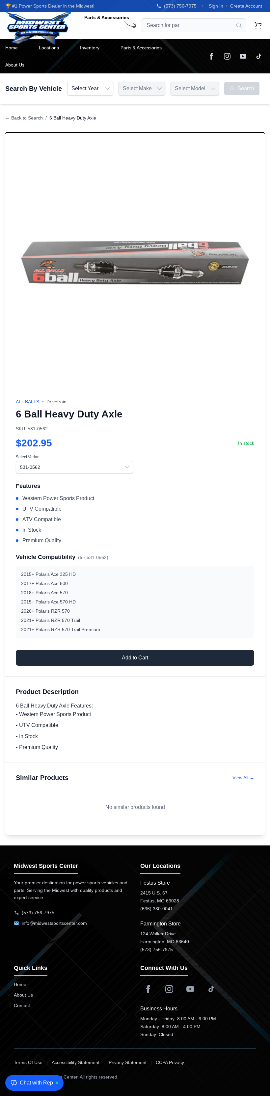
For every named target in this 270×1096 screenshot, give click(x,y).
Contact (22, 1005)
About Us (23, 995)
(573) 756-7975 (180, 6)
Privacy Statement (128, 1062)
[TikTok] (259, 56)
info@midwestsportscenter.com (54, 923)
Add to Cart (135, 657)
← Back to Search (24, 117)
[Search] (239, 25)
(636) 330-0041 (156, 908)
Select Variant (28, 457)
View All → (243, 777)
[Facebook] (211, 56)
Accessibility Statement (75, 1062)
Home (20, 984)
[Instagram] (227, 56)
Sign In (216, 6)
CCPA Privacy (170, 1062)
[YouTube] (243, 56)
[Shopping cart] (258, 25)
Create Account (246, 6)
